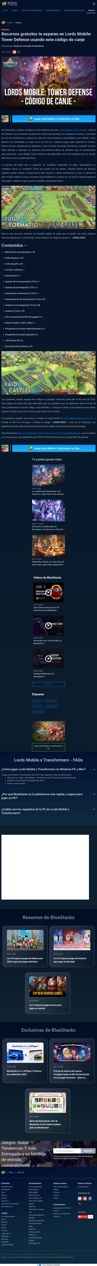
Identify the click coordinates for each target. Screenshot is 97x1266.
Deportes (4, 1239)
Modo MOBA (33, 1192)
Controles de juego (35, 1187)
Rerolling (32, 1218)
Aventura (4, 1222)
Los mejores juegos (8, 1216)
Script (31, 1226)
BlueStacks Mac (7, 1187)
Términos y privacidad (8, 1257)
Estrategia (37, 701)
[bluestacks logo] (9, 3)
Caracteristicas (35, 1183)
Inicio (5, 10)
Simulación (5, 1236)
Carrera (56, 1195)
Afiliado (56, 1189)
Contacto (56, 1192)
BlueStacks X (52, 706)
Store (3, 1192)
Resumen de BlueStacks (74, 10)
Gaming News (51, 701)
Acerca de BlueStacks (60, 1187)
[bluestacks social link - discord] (80, 1198)
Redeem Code (38, 712)
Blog (10, 23)
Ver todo (48, 684)
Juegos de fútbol (7, 1245)
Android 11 (5, 1201)
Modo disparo (34, 1189)
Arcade (3, 1225)
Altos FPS (32, 1229)
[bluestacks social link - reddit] (85, 1198)
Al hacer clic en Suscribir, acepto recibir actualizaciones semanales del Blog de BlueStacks (73, 1157)
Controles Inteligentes (36, 1215)
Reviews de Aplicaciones (32, 10)
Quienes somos (60, 1183)
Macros (31, 1204)
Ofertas (4, 1195)
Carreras (4, 1230)
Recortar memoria (35, 1223)
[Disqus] (45, 866)
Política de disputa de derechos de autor (29, 1257)
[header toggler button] (94, 4)
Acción (3, 1219)
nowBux (4, 1198)
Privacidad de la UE (49, 1257)
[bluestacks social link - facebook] (90, 1198)
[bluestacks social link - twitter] (80, 1204)
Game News (37, 706)
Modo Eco (32, 1206)
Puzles (3, 1228)
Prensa (55, 1198)
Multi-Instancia (34, 1195)
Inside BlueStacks (53, 10)
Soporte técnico (85, 1183)
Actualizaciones (83, 1187)
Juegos (15, 10)
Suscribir (88, 1151)
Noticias (91, 10)
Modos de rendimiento (36, 1221)
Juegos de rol (6, 1233)
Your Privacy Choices (51, 1265)
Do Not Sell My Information (64, 1257)
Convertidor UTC (34, 1243)
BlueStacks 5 (5, 1189)
